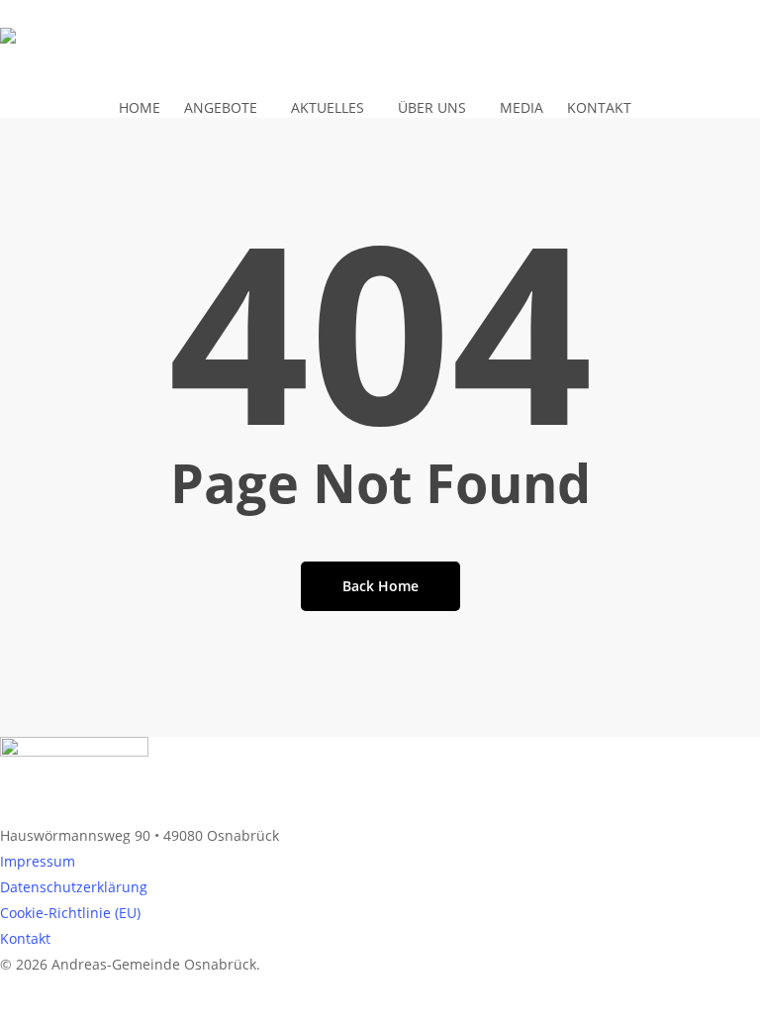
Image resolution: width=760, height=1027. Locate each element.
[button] (380, 1014)
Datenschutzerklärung (73, 886)
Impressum (37, 861)
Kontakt (25, 938)
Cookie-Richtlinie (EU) (70, 912)
